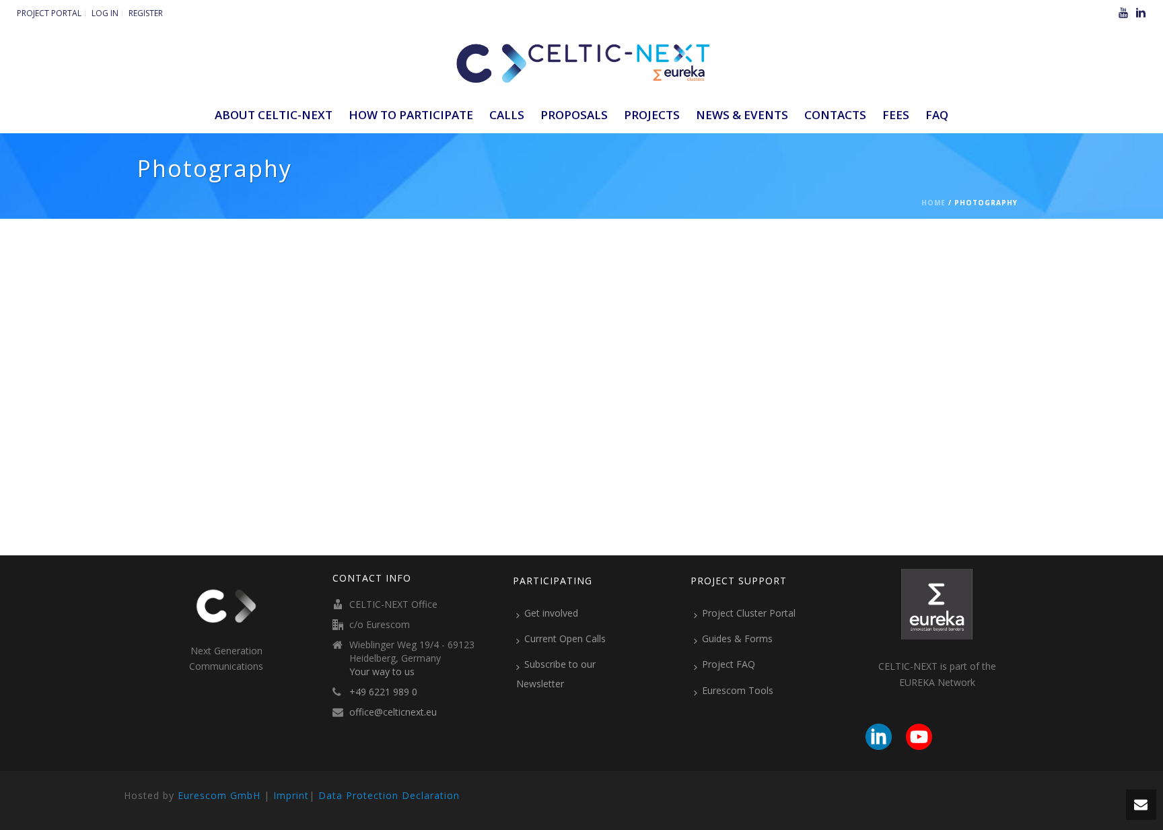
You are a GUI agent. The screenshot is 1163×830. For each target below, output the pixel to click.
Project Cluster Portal (749, 613)
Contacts (835, 115)
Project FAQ (728, 664)
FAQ (936, 115)
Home (933, 202)
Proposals (574, 115)
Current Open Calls (565, 638)
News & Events (742, 115)
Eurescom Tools (737, 690)
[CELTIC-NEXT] (581, 61)
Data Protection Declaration (389, 795)
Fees (895, 115)
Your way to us (382, 672)
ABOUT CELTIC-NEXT (273, 115)
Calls (506, 115)
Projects (652, 115)
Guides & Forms (737, 638)
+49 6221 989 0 (383, 692)
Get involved (551, 613)
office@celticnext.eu (393, 712)
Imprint (291, 795)
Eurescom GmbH (219, 795)
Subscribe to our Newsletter (556, 673)
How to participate (411, 115)
